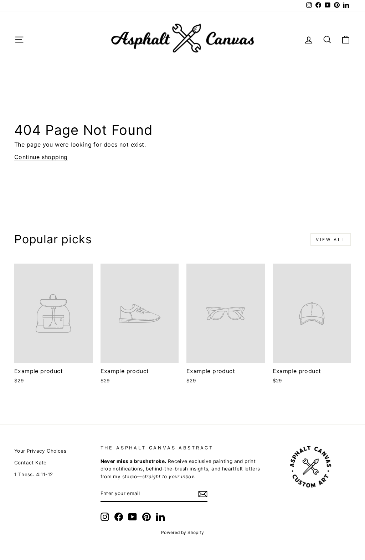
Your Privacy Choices (40, 451)
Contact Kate (30, 462)
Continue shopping (41, 157)
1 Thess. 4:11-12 (33, 474)
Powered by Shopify (182, 532)
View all (330, 239)
